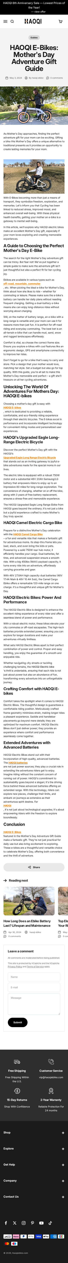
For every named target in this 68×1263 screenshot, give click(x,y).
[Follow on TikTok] (50, 1223)
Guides (34, 37)
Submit (17, 1022)
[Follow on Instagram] (23, 1223)
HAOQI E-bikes (12, 407)
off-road (8, 283)
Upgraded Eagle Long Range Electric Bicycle (29, 457)
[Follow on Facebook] (5, 1223)
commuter (34, 283)
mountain (21, 283)
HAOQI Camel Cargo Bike (28, 534)
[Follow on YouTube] (41, 1223)
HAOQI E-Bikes (12, 831)
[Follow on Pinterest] (32, 1223)
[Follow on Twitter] (14, 1223)
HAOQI (7, 805)
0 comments (56, 78)
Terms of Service (35, 966)
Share (36, 867)
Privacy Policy (15, 966)
